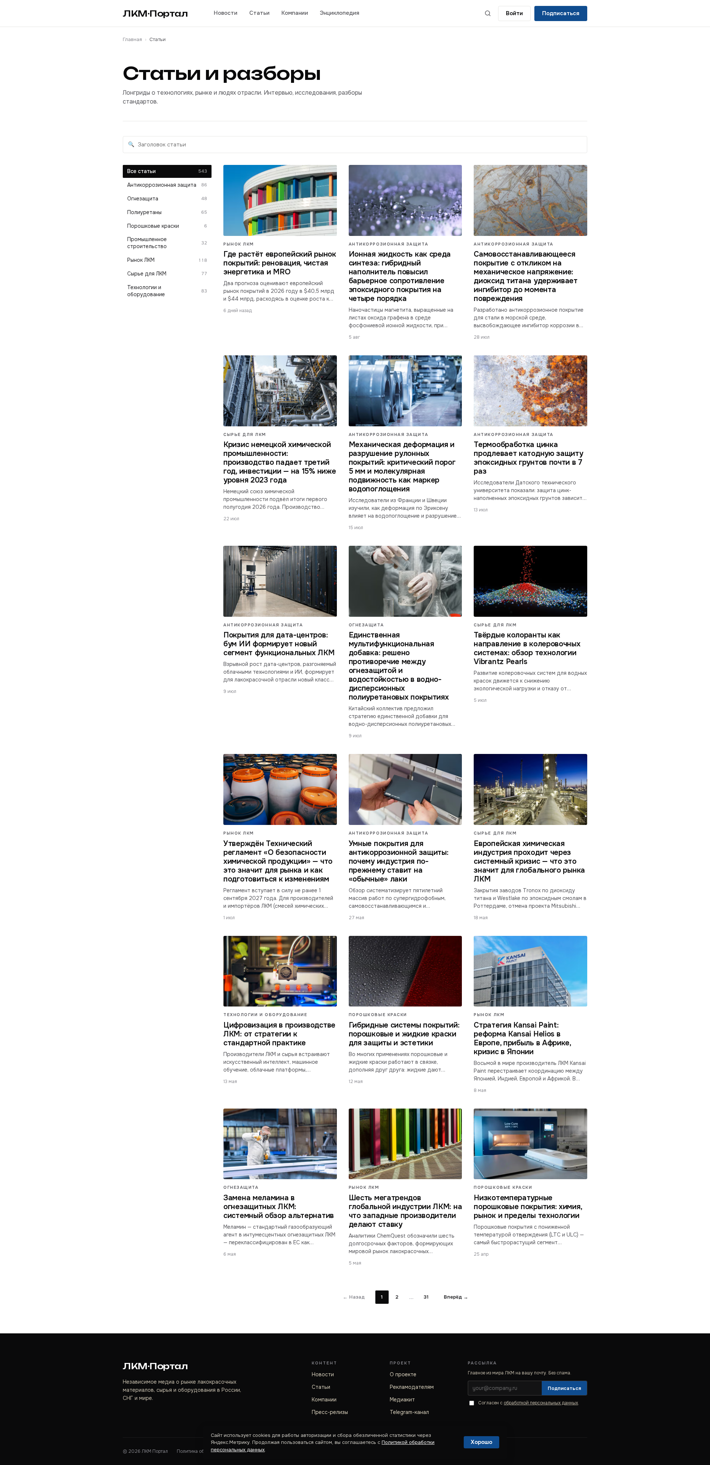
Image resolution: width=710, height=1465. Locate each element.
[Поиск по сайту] (487, 13)
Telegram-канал (409, 1412)
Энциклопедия (339, 13)
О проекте (403, 1374)
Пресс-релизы (330, 1412)
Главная (132, 39)
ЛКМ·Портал (155, 13)
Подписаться (560, 13)
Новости (225, 13)
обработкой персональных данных (541, 1403)
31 (426, 1297)
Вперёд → (456, 1297)
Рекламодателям (412, 1387)
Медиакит (402, 1399)
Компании (294, 13)
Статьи (259, 13)
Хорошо (481, 1442)
